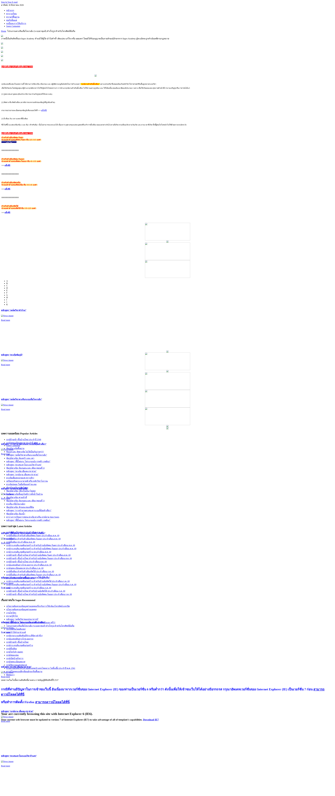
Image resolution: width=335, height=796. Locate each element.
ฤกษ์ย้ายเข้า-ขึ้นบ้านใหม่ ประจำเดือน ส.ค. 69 (26, 562)
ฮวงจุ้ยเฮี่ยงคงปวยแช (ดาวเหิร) (20, 478)
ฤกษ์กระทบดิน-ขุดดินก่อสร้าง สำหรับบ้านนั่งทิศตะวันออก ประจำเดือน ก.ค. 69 (41, 584)
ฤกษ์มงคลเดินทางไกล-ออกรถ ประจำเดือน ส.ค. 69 (29, 565)
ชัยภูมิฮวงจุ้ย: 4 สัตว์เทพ (17, 487)
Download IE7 (151, 719)
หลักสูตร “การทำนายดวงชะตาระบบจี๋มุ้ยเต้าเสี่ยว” (28, 510)
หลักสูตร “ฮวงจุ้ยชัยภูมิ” (12, 355)
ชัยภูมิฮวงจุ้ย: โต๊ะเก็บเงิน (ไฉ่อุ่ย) (21, 491)
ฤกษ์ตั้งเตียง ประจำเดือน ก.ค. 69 (20, 578)
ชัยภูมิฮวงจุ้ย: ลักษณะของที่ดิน (20, 507)
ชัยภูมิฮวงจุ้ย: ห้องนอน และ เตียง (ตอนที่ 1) (25, 501)
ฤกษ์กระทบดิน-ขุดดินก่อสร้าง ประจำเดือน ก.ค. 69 (28, 588)
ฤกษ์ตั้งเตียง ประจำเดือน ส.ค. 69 (20, 542)
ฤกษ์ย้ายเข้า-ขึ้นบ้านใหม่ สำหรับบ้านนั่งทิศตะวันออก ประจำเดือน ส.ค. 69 (39, 558)
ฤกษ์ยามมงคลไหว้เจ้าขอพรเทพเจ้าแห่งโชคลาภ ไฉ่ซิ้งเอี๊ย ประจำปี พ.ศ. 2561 (40, 668)
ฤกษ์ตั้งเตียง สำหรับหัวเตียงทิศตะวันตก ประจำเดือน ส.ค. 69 (32, 535)
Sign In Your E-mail (9, 2)
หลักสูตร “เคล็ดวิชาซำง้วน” (13, 310)
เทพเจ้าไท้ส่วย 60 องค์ (16, 632)
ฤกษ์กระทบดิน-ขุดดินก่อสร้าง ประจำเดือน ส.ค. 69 (28, 552)
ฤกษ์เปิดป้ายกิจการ (14, 658)
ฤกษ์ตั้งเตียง (11, 649)
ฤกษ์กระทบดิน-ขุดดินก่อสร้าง (19, 645)
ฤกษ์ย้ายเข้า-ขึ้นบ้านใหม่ (17, 642)
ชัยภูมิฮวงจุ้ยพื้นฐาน (15, 448)
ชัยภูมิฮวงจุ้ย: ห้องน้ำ (15, 514)
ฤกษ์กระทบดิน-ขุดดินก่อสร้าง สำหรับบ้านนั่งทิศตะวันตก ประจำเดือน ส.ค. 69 (40, 545)
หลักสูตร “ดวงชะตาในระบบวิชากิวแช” (19, 756)
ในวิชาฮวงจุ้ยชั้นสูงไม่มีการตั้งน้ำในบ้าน (24, 494)
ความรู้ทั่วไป (12, 616)
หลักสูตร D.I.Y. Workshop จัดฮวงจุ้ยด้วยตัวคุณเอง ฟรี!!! (30, 622)
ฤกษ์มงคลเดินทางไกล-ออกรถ (19, 639)
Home (3, 31)
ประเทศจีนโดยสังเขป (15, 629)
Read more (5, 320)
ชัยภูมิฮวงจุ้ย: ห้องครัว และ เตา (20, 458)
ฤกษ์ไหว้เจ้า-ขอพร (14, 652)
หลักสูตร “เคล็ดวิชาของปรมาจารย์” (22, 619)
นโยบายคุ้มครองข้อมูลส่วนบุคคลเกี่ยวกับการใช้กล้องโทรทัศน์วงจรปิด (38, 606)
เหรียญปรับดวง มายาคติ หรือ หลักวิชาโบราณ (27, 481)
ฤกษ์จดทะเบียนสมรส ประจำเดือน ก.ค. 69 (24, 568)
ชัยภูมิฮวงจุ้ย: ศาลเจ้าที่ (16, 497)
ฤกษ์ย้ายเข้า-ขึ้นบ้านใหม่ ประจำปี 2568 (23, 439)
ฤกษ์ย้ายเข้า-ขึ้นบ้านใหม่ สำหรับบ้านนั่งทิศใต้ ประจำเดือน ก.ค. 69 (35, 591)
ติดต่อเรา (10, 675)
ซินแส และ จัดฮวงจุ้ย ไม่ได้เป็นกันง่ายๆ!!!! (25, 452)
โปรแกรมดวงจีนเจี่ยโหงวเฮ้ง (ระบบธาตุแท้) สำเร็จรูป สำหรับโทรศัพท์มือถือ (40, 626)
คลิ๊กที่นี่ (44, 110)
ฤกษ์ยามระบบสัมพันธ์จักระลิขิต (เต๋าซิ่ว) (24, 635)
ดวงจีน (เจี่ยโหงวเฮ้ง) (15, 504)
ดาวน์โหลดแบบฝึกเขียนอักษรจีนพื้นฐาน (24, 671)
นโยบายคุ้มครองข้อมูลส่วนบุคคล (21, 609)
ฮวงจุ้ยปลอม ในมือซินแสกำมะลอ (21, 484)
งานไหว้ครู (11, 613)
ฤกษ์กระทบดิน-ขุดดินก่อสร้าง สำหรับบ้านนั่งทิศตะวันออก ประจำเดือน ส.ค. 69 (41, 548)
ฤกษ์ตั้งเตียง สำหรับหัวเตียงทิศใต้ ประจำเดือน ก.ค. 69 (30, 571)
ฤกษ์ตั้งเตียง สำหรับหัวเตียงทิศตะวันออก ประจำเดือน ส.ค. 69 (33, 539)
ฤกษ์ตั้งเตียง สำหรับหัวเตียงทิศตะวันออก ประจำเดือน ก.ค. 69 (33, 575)
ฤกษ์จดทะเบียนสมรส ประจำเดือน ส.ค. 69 (24, 532)
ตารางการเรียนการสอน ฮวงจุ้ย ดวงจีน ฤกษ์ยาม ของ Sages (32, 517)
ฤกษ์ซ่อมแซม (12, 655)
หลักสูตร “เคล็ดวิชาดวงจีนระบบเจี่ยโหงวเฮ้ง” (21, 399)
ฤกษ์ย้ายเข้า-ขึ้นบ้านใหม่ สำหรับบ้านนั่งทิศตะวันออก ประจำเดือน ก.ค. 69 (39, 594)
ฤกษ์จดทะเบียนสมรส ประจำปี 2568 (22, 443)
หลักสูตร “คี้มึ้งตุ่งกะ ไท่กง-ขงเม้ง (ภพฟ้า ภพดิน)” (28, 461)
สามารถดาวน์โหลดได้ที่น (52, 702)
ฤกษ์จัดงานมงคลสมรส (16, 665)
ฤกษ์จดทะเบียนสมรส (15, 662)
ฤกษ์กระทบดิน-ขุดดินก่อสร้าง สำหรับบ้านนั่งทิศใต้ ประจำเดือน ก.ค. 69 (38, 581)
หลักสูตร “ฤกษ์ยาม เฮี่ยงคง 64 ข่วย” (17, 711)
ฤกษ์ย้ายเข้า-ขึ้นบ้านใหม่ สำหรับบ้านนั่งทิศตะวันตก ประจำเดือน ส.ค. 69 (38, 555)
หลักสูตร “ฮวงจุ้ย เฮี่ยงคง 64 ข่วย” (21, 471)
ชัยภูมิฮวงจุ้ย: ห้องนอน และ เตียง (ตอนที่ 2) (25, 468)
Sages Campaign (13, 445)
